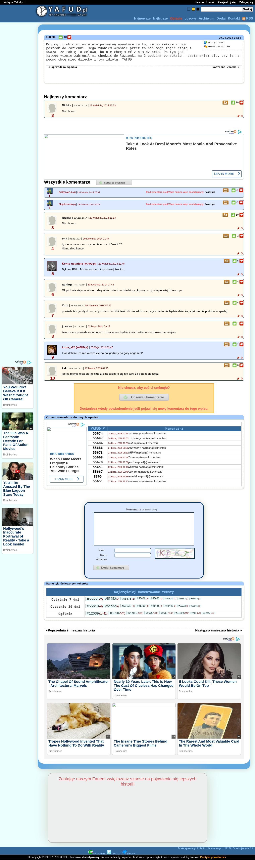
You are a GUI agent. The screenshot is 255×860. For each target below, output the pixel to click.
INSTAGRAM (99, 854)
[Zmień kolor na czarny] (197, 9)
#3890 (117, 613)
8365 (98, 476)
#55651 (95, 599)
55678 (98, 452)
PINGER (131, 854)
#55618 (95, 606)
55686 (98, 443)
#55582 (112, 606)
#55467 (170, 605)
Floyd (62, 204)
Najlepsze (160, 18)
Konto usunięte (72, 263)
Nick (101, 550)
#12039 (97, 613)
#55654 (195, 599)
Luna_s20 (68, 347)
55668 (98, 457)
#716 (196, 613)
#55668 (183, 598)
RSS (249, 18)
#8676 (152, 612)
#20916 (135, 613)
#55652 (112, 598)
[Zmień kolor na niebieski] (188, 9)
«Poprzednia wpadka (62, 66)
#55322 (183, 606)
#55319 (143, 605)
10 (219, 46)
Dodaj (221, 18)
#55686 (143, 598)
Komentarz (141, 509)
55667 (98, 472)
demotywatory (90, 857)
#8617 (167, 612)
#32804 (208, 613)
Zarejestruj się (226, 2)
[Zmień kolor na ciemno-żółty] (193, 9)
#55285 (195, 606)
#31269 (182, 613)
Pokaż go (210, 192)
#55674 (170, 598)
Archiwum (206, 18)
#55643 (157, 598)
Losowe (190, 18)
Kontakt (234, 18)
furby (62, 192)
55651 (98, 467)
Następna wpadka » (226, 66)
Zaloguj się (246, 2)
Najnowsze (142, 18)
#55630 (128, 605)
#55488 (157, 605)
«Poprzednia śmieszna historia (70, 630)
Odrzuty (176, 18)
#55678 (128, 598)
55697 (98, 438)
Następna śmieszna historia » (218, 630)
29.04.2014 (226, 37)
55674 (98, 433)
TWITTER (116, 854)
